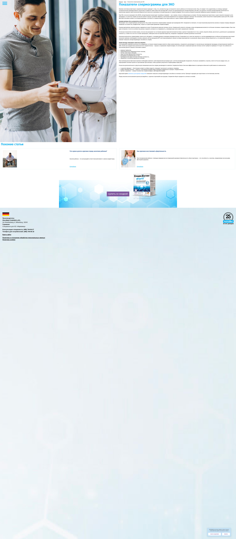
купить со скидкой (118, 193)
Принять (226, 534)
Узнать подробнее (214, 534)
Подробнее (73, 166)
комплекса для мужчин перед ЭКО (137, 73)
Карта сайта (6, 234)
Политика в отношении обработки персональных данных (23, 237)
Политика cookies (8, 240)
